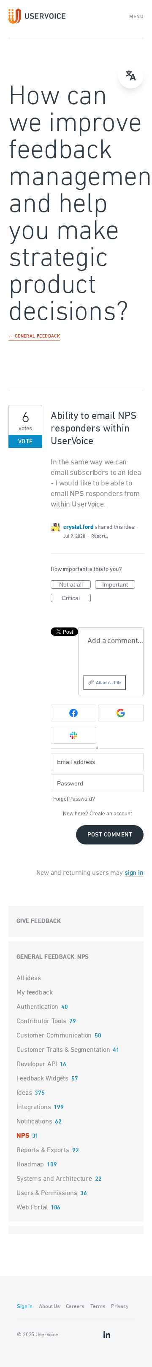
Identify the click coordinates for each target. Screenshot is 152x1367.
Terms (97, 1306)
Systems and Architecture (54, 1179)
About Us (49, 1306)
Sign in (25, 1306)
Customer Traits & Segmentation (63, 1050)
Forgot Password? (74, 799)
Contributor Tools (41, 1021)
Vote (25, 441)
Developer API (36, 1064)
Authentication (37, 1007)
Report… (99, 536)
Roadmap (30, 1164)
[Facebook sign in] (73, 713)
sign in (134, 873)
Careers (75, 1306)
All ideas (28, 978)
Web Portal (32, 1207)
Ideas (24, 1093)
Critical (76, 598)
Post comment (109, 835)
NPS (82, 957)
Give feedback (38, 921)
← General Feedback (34, 336)
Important (118, 585)
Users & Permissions (46, 1193)
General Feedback (45, 957)
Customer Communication (54, 1035)
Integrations (33, 1107)
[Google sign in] (121, 713)
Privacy (119, 1306)
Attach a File (108, 682)
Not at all (75, 585)
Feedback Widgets (42, 1078)
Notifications (34, 1121)
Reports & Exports (42, 1150)
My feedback (34, 992)
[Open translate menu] (131, 75)
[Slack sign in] (73, 735)
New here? (97, 814)
